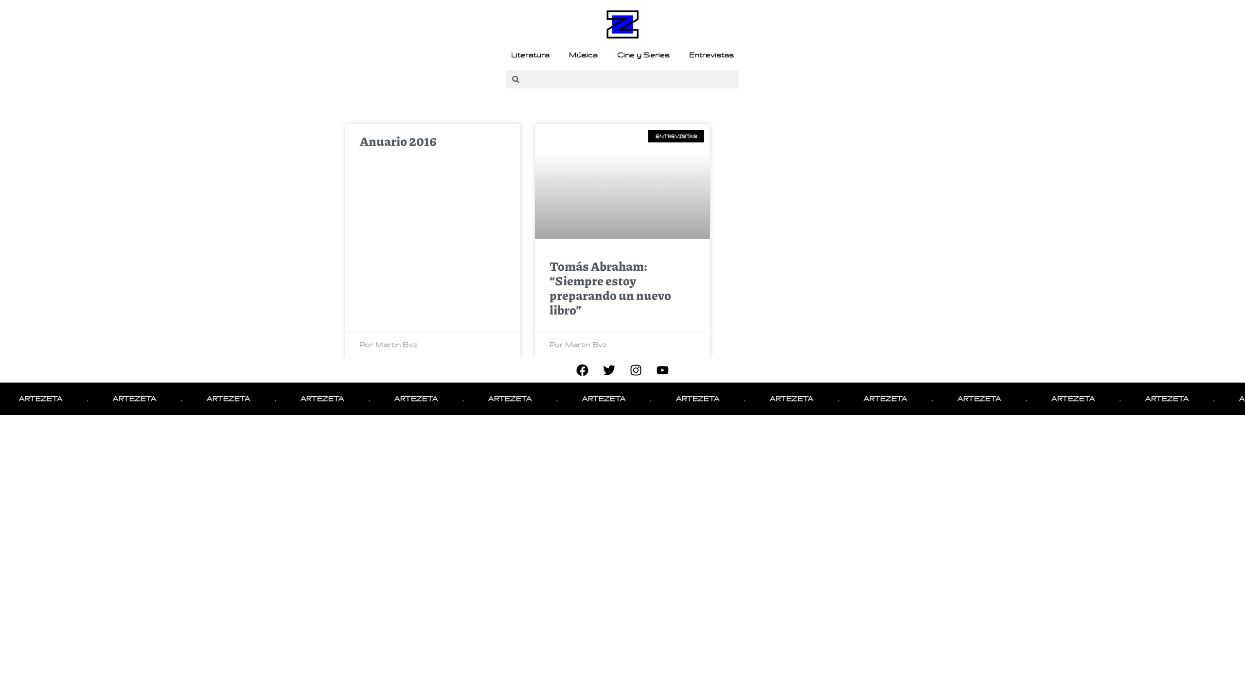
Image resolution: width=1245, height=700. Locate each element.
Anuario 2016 (398, 141)
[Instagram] (636, 370)
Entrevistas (711, 55)
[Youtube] (663, 370)
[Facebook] (582, 370)
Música (583, 55)
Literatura (530, 55)
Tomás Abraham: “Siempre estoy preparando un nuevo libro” (610, 287)
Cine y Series (643, 55)
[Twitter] (609, 370)
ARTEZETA (29, 398)
